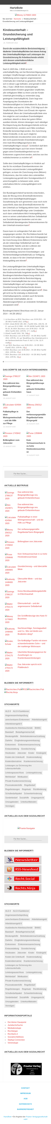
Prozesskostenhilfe (13, 785)
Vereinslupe (13, 1043)
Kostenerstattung (34, 757)
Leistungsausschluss (14, 773)
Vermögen (9, 806)
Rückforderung (39, 789)
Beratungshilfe (11, 736)
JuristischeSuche (15, 1025)
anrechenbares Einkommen (17, 720)
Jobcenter (21, 753)
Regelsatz (26, 789)
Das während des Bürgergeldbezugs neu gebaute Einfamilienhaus (29, 495)
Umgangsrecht (37, 798)
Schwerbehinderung (33, 793)
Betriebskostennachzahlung (32, 736)
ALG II (8, 711)
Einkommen (10, 745)
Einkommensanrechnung (29, 745)
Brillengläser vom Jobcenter (30, 541)
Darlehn (8, 740)
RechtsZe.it (13, 1034)
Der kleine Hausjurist (17, 1022)
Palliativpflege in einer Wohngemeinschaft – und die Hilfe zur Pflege (12, 417)
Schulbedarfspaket (13, 793)
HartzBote (16, 7)
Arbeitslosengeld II (13, 724)
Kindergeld (41, 753)
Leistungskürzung (34, 773)
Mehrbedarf (10, 777)
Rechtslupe (13, 1031)
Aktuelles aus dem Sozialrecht (24, 816)
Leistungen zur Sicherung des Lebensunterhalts (18, 767)
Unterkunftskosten (29, 802)
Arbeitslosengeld (39, 720)
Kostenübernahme (13, 761)
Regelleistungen (12, 789)
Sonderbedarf (11, 798)
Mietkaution (23, 777)
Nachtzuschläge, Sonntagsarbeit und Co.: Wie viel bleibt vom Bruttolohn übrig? (32, 631)
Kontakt (25, 1088)
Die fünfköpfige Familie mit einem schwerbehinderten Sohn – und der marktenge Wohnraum (32, 643)
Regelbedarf (29, 785)
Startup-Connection (16, 1040)
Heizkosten (10, 753)
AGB (25, 1099)
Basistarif (9, 732)
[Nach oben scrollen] (46, 1119)
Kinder (31, 753)
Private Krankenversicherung (18, 781)
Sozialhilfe (24, 798)
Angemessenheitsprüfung (16, 715)
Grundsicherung (28, 749)
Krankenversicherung (33, 761)
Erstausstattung (12, 749)
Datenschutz (25, 1104)
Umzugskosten (11, 802)
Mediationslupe (14, 1028)
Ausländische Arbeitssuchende (19, 728)
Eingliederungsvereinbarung (27, 740)
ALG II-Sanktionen (21, 711)
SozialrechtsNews (16, 1037)
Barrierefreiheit (25, 1109)
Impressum (25, 1093)
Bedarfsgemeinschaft (25, 732)
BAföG (38, 728)
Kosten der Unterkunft (14, 757)
